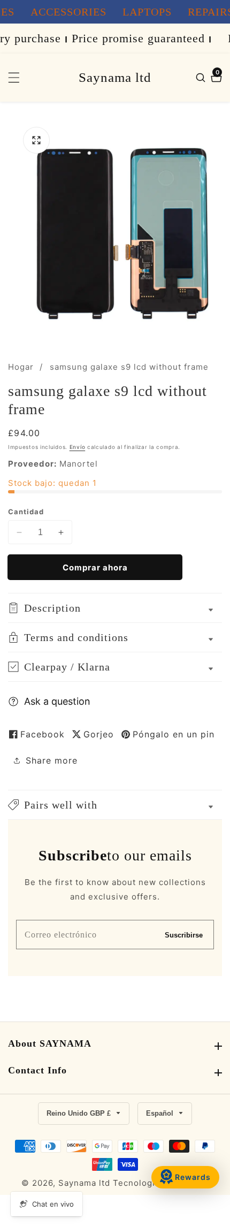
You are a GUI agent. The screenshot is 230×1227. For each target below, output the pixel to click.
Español (160, 1113)
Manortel (78, 464)
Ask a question (57, 701)
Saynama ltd (84, 1183)
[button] (115, 804)
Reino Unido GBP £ (80, 1113)
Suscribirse (184, 935)
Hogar (21, 367)
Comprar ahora (95, 567)
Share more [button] (52, 760)
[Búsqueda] (202, 77)
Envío (78, 447)
